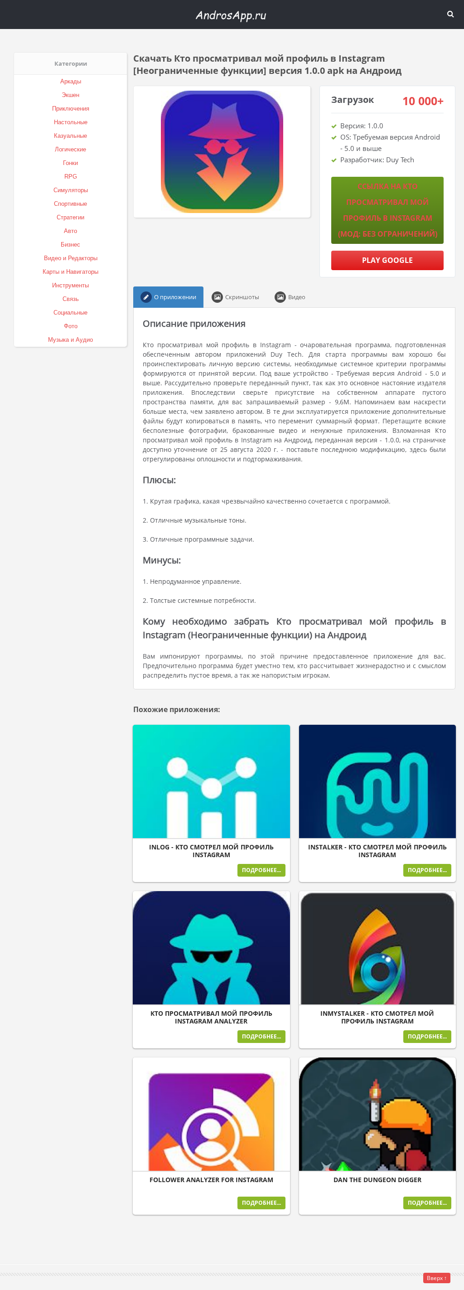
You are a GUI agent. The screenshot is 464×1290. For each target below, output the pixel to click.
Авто (70, 231)
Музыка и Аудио (70, 339)
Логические (70, 149)
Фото (70, 326)
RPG (70, 176)
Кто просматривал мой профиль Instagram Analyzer (211, 1017)
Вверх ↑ (437, 1278)
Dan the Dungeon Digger (377, 1180)
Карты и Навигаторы (70, 271)
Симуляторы (70, 190)
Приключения (70, 108)
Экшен (70, 95)
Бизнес (70, 244)
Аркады (70, 81)
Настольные (70, 122)
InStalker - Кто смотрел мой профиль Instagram (377, 851)
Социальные (70, 312)
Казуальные (70, 135)
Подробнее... (261, 870)
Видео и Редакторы (70, 258)
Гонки (70, 163)
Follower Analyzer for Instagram (211, 1180)
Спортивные (70, 203)
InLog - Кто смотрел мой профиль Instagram (211, 851)
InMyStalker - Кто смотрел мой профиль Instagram (377, 1017)
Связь (71, 299)
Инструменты (70, 285)
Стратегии (70, 217)
